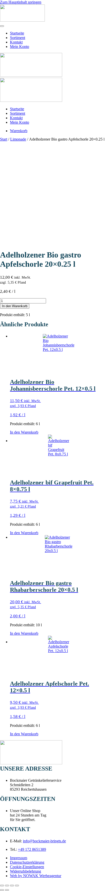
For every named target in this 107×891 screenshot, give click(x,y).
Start (3, 139)
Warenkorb (18, 131)
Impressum (18, 858)
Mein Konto (19, 46)
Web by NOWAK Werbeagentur (35, 876)
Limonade (18, 139)
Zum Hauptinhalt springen (20, 2)
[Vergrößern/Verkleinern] (2, 885)
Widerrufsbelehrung (25, 871)
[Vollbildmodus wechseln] (7, 885)
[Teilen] (12, 885)
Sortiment (17, 38)
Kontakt (16, 42)
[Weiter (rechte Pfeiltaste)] (7, 890)
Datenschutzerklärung (27, 862)
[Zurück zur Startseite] (22, 20)
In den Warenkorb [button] (24, 432)
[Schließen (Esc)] (17, 885)
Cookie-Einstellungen (27, 867)
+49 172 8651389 (32, 849)
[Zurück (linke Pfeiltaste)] (2, 890)
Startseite (17, 33)
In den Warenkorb (14, 306)
